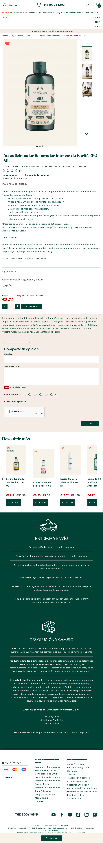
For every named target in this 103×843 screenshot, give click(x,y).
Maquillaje (61, 12)
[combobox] (17, 5)
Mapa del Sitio (42, 798)
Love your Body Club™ (97, 19)
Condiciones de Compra (47, 777)
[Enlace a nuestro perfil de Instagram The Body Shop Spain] (70, 814)
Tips (91, 12)
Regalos (71, 12)
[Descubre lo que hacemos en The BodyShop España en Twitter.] (95, 814)
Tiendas (71, 774)
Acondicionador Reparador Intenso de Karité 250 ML (60, 36)
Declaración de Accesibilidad (82, 791)
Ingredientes (82, 12)
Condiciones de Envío (46, 773)
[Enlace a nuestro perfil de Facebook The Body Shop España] (62, 814)
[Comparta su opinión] (12, 170)
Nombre (8, 354)
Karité (29, 36)
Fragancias (50, 12)
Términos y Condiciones (47, 767)
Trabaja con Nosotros (78, 778)
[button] (100, 479)
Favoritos (15, 12)
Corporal (31, 12)
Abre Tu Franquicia (77, 781)
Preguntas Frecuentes (46, 794)
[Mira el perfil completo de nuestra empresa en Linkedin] (86, 814)
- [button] (5, 306)
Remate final (6, 14)
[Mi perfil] (92, 5)
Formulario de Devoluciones (82, 788)
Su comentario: (12, 366)
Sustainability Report (78, 785)
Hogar (5, 36)
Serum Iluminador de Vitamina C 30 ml (15, 482)
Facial (23, 12)
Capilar (40, 12)
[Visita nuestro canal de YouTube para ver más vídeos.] (54, 814)
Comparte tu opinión (37, 175)
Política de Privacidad (46, 770)
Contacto (72, 771)
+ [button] (17, 306)
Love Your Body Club (78, 767)
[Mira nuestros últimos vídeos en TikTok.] (78, 814)
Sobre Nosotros (75, 764)
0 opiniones (10, 175)
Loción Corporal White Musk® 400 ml (69, 482)
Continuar (89, 423)
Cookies (39, 801)
